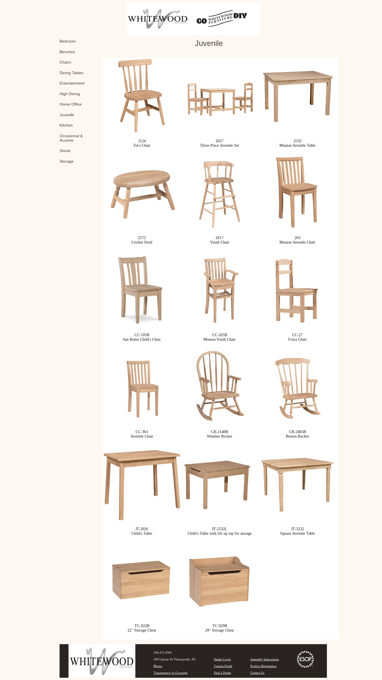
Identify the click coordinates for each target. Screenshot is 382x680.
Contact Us (257, 672)
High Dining (70, 94)
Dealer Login (222, 659)
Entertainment (72, 83)
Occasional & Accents (71, 138)
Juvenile (67, 115)
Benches (67, 52)
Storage (67, 161)
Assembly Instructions (264, 659)
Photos (158, 666)
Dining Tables (71, 73)
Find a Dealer (222, 672)
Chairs (65, 62)
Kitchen (66, 125)
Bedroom (68, 41)
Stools (65, 150)
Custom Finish (223, 666)
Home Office (71, 104)
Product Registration (263, 666)
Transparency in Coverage (171, 672)
